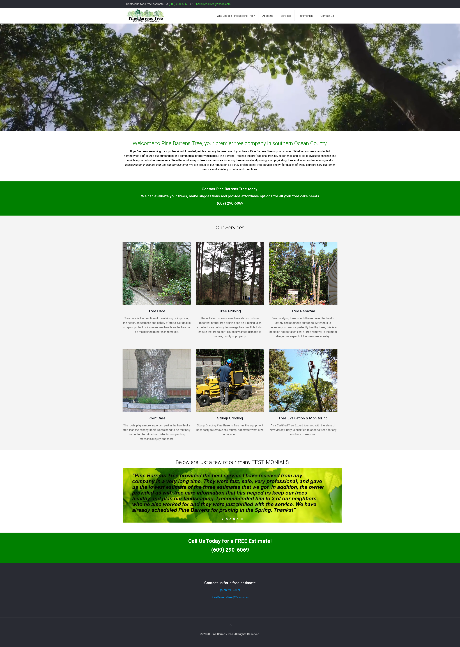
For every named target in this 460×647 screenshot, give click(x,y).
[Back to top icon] (230, 625)
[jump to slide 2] (230, 519)
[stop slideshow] (241, 519)
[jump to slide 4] (237, 519)
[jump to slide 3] (234, 519)
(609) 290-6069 (178, 4)
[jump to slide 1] (227, 519)
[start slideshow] (222, 519)
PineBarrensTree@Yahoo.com (212, 4)
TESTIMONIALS (270, 462)
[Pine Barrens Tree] (145, 15)
